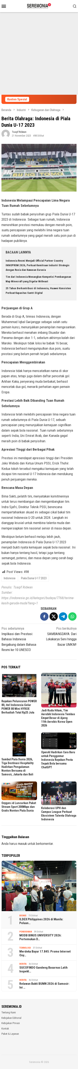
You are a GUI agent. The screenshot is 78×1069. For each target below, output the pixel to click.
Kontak (5, 1028)
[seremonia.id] (39, 6)
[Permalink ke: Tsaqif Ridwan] (5, 133)
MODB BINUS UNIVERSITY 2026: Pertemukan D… (40, 937)
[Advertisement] (39, 53)
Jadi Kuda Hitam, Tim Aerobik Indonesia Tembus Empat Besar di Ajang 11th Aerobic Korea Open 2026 (58, 718)
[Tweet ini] (54, 616)
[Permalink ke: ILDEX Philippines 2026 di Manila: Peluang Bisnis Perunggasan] (39, 886)
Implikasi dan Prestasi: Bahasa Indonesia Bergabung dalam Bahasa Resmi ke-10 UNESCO (18, 639)
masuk (22, 843)
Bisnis (22, 915)
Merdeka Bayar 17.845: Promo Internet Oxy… (45, 953)
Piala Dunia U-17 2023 (34, 578)
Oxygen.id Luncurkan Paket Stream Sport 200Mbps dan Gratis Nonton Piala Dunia (18, 806)
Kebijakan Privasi (10, 1023)
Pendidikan (25, 931)
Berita (23, 964)
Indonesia (9, 578)
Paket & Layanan (10, 1033)
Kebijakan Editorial (11, 1017)
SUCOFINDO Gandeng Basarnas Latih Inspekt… (43, 969)
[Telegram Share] (63, 616)
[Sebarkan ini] (44, 616)
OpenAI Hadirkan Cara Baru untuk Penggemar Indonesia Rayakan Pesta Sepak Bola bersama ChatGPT (58, 760)
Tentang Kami (8, 1012)
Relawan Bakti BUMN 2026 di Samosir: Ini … (44, 985)
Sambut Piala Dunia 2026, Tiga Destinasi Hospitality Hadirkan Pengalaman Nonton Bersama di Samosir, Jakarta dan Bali (17, 767)
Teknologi (25, 947)
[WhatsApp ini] (72, 616)
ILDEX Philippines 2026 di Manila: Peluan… (41, 921)
